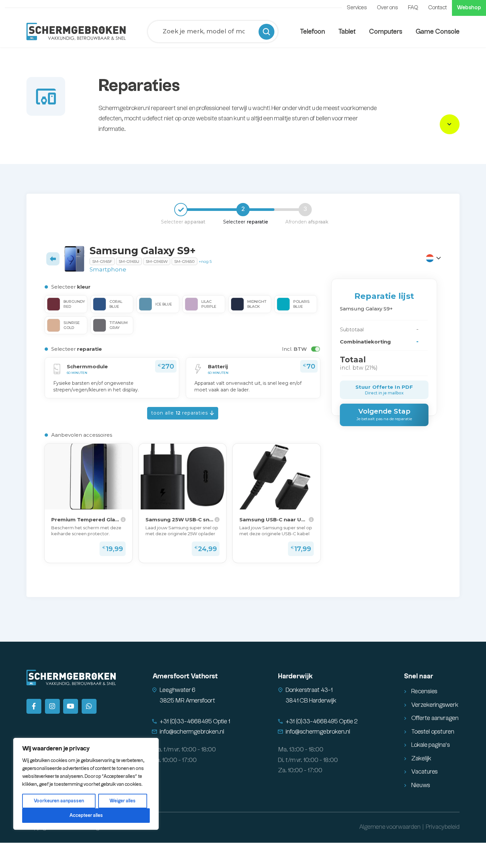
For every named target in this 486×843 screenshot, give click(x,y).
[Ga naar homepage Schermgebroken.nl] (76, 31)
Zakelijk (421, 758)
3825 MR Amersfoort (187, 700)
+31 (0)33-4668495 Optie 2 (322, 721)
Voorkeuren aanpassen (59, 801)
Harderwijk (295, 676)
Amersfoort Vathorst (185, 676)
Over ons (387, 7)
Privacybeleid (443, 827)
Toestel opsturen (432, 732)
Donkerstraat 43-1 (309, 690)
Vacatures (424, 772)
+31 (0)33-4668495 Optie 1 (195, 721)
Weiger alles (122, 801)
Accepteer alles (86, 815)
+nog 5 (205, 261)
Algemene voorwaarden (390, 827)
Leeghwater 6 (177, 690)
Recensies (424, 691)
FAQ (413, 7)
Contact (437, 7)
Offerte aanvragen (435, 718)
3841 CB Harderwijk (311, 700)
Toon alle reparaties (180, 413)
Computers (385, 31)
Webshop (469, 7)
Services (357, 7)
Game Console (438, 31)
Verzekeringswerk (435, 705)
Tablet (347, 31)
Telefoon (312, 31)
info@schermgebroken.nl (192, 732)
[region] (86, 784)
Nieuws (420, 785)
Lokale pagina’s (430, 745)
